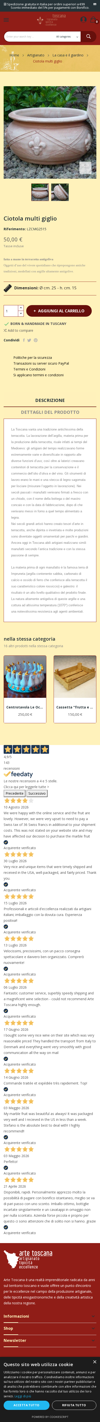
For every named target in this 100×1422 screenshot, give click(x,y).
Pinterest (36, 340)
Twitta (29, 340)
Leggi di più (23, 1396)
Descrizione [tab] (50, 400)
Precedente (15, 793)
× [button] (94, 1362)
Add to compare (20, 330)
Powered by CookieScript (50, 1417)
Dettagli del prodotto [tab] (50, 412)
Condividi (24, 340)
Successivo (37, 793)
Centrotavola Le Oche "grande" (25, 707)
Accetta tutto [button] (26, 1405)
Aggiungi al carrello (61, 311)
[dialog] (50, 1389)
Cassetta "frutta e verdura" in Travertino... (75, 707)
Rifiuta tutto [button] (74, 1405)
